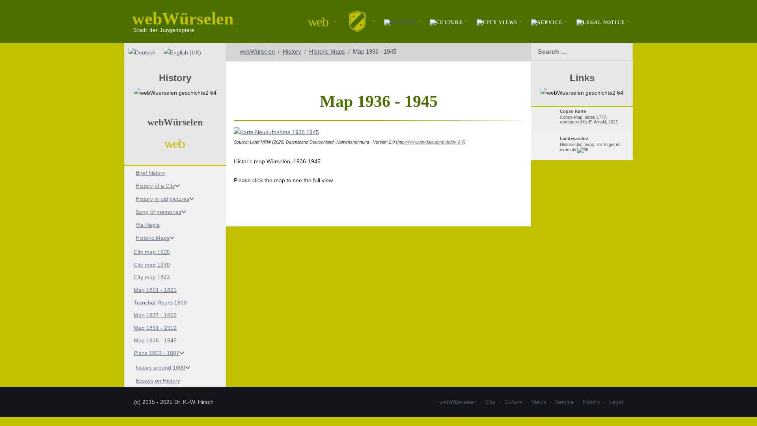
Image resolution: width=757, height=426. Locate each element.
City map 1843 (152, 277)
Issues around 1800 (160, 367)
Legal (616, 402)
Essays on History (158, 380)
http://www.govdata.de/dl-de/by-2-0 (430, 142)
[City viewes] (498, 21)
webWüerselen (458, 402)
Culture (513, 402)
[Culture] (447, 21)
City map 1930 (152, 265)
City (490, 402)
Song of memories (158, 212)
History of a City (155, 186)
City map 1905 (152, 252)
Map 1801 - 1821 (155, 290)
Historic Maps (153, 238)
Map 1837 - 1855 (155, 315)
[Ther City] (358, 21)
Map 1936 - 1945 (155, 340)
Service (564, 402)
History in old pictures (162, 199)
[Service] (548, 21)
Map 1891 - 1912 (155, 328)
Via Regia (148, 225)
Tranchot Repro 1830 (160, 302)
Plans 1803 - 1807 (156, 353)
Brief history (150, 173)
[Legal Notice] (601, 21)
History (591, 402)
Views (538, 402)
